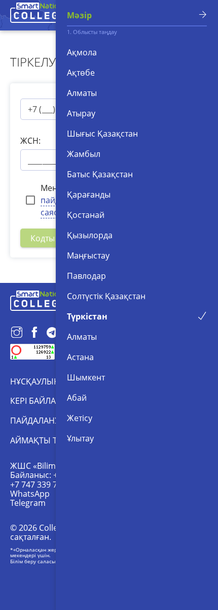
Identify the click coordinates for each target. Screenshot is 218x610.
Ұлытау (80, 438)
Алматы (82, 93)
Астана (80, 357)
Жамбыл (83, 153)
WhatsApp (30, 493)
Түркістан (87, 316)
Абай (77, 397)
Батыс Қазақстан (100, 174)
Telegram (28, 502)
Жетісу (79, 418)
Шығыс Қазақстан (102, 133)
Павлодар (86, 275)
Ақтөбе (81, 72)
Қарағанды (89, 194)
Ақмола (82, 52)
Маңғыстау (88, 255)
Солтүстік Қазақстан (106, 296)
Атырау (81, 113)
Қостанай (85, 214)
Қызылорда (90, 235)
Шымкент (86, 377)
